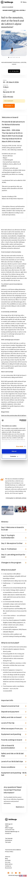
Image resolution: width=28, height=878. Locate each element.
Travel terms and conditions (13, 849)
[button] (7, 510)
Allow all (14, 451)
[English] (20, 875)
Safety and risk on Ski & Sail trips (12, 755)
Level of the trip (7, 723)
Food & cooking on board (11, 740)
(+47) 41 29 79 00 (9, 829)
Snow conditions (8, 767)
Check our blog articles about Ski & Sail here (13, 415)
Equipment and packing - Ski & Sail (13, 774)
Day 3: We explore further (12, 543)
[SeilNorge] (7, 2)
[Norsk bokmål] (25, 875)
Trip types (8, 842)
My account (8, 868)
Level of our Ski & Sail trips (12, 761)
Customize (13, 456)
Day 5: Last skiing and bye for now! (13, 556)
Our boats (8, 860)
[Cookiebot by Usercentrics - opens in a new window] (19, 420)
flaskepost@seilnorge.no (12, 831)
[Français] (23, 875)
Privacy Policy (9, 851)
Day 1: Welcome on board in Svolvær (12, 528)
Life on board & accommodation (8, 747)
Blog (6, 858)
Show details (19, 446)
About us (7, 856)
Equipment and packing (11, 734)
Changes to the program (11, 563)
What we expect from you (12, 729)
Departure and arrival (10, 706)
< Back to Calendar (7, 7)
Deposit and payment (10, 712)
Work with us (8, 864)
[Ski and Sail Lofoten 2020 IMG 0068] (8, 514)
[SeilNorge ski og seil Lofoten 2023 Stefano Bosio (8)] (20, 511)
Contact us (8, 833)
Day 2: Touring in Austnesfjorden (8, 536)
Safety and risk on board (11, 717)
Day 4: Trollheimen (9, 549)
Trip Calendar (9, 838)
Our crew (7, 862)
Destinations (8, 840)
